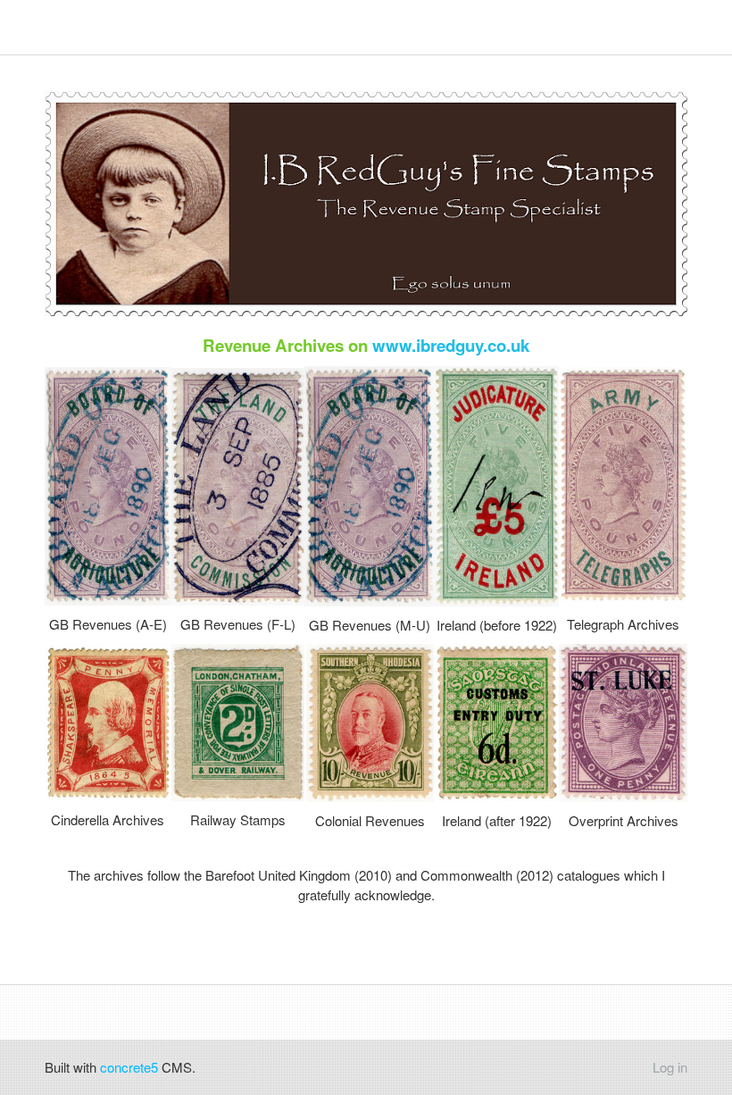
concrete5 (129, 1066)
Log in (670, 1066)
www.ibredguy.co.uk (450, 345)
